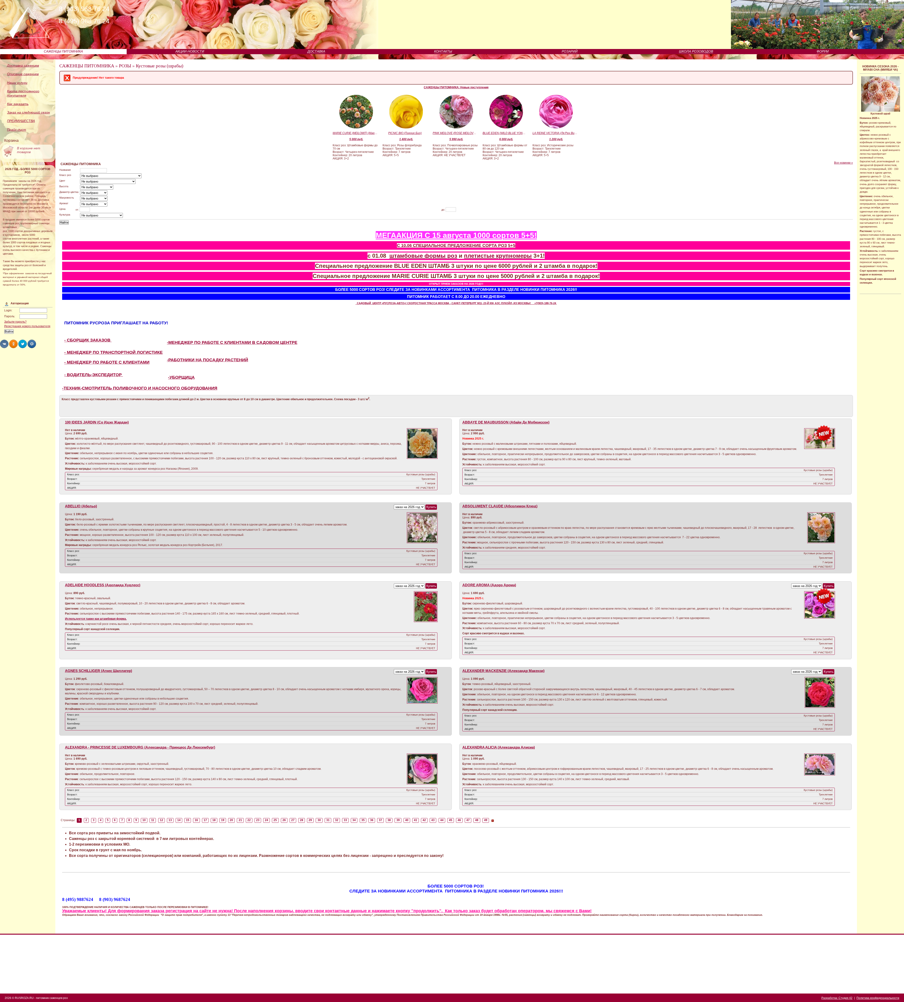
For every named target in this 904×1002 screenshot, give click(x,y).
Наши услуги (17, 83)
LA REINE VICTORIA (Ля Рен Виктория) (555, 133)
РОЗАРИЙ (569, 51)
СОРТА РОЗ (494, 245)
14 (179, 820)
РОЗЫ (125, 65)
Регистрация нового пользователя (27, 326)
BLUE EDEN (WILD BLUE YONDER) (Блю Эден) (505, 133)
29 (310, 820)
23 (257, 820)
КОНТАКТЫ (443, 51)
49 (485, 820)
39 (398, 820)
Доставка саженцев (23, 65)
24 (266, 820)
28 (301, 820)
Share (4, 344)
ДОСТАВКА (316, 51)
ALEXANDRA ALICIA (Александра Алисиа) (498, 747)
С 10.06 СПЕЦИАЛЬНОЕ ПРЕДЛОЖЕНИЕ (439, 245)
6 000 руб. (506, 139)
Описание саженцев (23, 74)
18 (214, 820)
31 (328, 820)
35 (363, 820)
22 (249, 820)
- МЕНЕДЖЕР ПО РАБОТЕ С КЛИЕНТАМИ (106, 362)
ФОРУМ (823, 51)
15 (187, 820)
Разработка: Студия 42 (836, 998)
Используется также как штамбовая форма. (96, 618)
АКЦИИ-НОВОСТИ (189, 51)
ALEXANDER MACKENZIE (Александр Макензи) (503, 671)
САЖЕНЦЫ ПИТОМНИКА (63, 51)
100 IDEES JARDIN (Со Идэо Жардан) (97, 422)
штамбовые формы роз (423, 256)
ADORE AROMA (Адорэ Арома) (489, 585)
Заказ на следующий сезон (28, 112)
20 (231, 820)
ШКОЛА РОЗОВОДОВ (696, 51)
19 (222, 820)
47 (468, 820)
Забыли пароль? (15, 321)
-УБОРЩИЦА (181, 377)
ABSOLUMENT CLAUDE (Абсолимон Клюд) (499, 506)
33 (345, 820)
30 (319, 820)
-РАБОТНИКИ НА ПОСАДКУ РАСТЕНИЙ (207, 360)
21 (240, 820)
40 (406, 820)
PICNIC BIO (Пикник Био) (405, 133)
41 (415, 820)
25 (275, 820)
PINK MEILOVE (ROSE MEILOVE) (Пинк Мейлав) (455, 133)
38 (389, 820)
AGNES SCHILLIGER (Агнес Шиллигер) (98, 671)
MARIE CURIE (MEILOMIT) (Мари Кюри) (355, 133)
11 (152, 820)
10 (144, 820)
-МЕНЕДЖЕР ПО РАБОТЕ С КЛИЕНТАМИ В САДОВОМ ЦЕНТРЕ (232, 342)
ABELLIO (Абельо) (81, 506)
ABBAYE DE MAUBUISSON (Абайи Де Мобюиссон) (505, 422)
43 (433, 820)
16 (196, 820)
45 (450, 820)
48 (476, 820)
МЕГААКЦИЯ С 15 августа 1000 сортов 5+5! (456, 235)
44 (442, 820)
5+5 (511, 245)
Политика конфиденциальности (877, 998)
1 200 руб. (556, 139)
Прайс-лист (16, 129)
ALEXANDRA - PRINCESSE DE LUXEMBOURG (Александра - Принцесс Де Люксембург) (140, 747)
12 (161, 820)
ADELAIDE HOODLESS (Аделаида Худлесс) (102, 585)
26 (284, 820)
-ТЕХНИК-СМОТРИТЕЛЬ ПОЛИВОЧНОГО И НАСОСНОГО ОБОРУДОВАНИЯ (139, 388)
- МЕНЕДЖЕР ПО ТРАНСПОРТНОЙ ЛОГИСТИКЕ (113, 352)
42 (424, 820)
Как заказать (17, 104)
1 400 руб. (406, 139)
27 (293, 820)
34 (354, 820)
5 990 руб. (456, 139)
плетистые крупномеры (498, 256)
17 (205, 820)
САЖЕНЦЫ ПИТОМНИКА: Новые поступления (456, 87)
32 (336, 820)
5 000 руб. (356, 139)
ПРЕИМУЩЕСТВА (21, 121)
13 (170, 820)
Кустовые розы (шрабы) (159, 65)
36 (371, 820)
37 (380, 820)
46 (459, 820)
